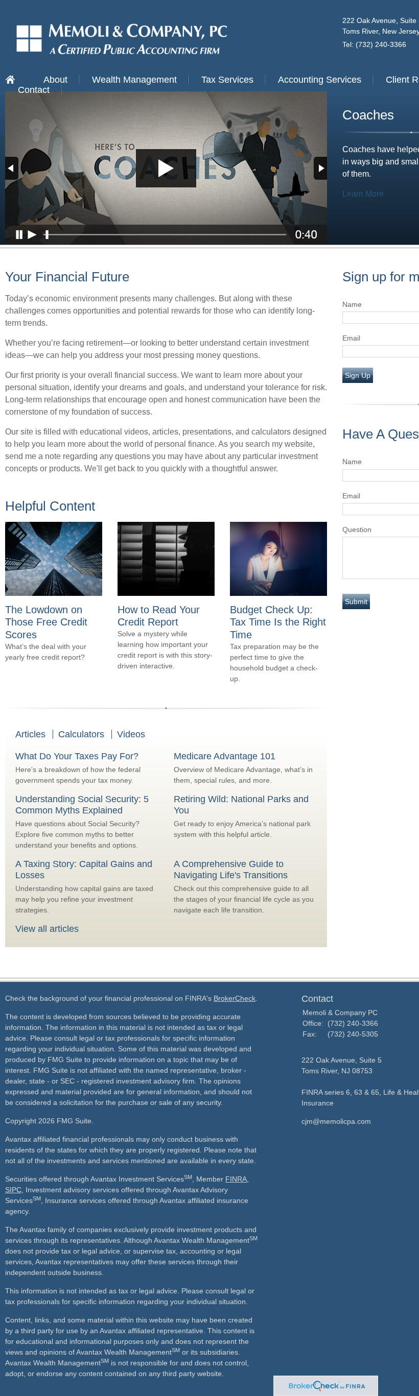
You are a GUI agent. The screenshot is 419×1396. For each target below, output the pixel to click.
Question (356, 529)
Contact (34, 90)
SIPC (13, 1190)
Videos (131, 734)
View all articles (47, 929)
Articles (30, 734)
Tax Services (227, 80)
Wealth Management (134, 80)
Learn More (363, 193)
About (55, 80)
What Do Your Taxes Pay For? (76, 756)
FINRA (236, 1179)
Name (352, 304)
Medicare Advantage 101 (224, 756)
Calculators (81, 734)
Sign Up (357, 375)
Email (351, 338)
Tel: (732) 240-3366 (374, 44)
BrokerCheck (234, 998)
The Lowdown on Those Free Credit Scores (46, 622)
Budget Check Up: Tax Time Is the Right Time (278, 622)
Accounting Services (319, 80)
